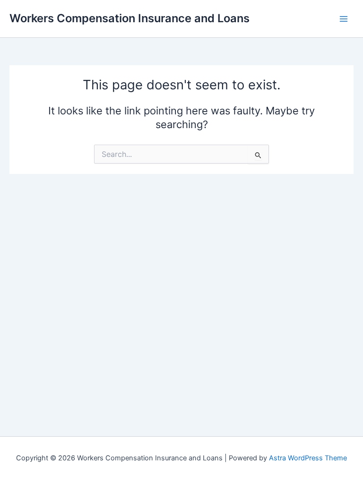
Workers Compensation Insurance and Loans (129, 18)
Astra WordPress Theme (308, 458)
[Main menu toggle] (344, 19)
